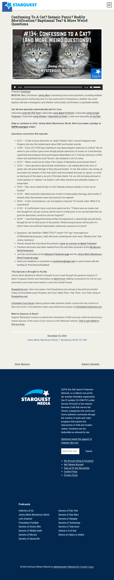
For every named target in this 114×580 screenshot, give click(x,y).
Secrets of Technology (69, 522)
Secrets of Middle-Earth (30, 530)
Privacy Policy (71, 475)
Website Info (73, 567)
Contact (83, 567)
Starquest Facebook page (56, 254)
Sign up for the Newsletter (77, 468)
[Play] (15, 87)
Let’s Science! (25, 518)
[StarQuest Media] (19, 5)
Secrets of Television (68, 526)
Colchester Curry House (22, 303)
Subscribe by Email (57, 116)
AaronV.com (59, 279)
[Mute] (91, 87)
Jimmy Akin (43, 95)
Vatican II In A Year (67, 530)
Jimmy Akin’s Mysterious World (34, 514)
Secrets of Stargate (67, 518)
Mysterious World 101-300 (74, 340)
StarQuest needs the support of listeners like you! (76, 441)
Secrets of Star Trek (68, 510)
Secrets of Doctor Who (30, 526)
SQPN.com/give (19, 127)
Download (25, 91)
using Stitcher (39, 116)
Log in (91, 567)
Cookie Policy (70, 471)
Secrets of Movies (28, 534)
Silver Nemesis (22, 364)
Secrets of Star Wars (68, 514)
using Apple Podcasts (63, 113)
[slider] (97, 86)
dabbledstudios (60, 567)
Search (89, 451)
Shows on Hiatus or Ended (71, 534)
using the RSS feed (31, 113)
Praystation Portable (29, 522)
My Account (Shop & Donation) (78, 461)
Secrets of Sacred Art (29, 538)
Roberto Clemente (90, 364)
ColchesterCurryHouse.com (88, 307)
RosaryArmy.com (19, 289)
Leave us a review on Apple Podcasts (77, 243)
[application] (57, 87)
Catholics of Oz (26, 510)
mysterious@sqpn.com (64, 261)
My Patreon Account (74, 464)
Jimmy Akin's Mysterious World (42, 340)
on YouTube (95, 116)
